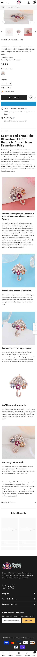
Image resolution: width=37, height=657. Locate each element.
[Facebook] (4, 587)
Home (2, 7)
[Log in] (29, 2)
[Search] (8, 2)
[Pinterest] (13, 587)
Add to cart (14, 98)
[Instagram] (9, 587)
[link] (9, 544)
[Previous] (30, 22)
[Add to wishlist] (30, 97)
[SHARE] (34, 98)
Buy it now (18, 104)
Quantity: (4, 79)
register (28, 620)
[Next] (34, 22)
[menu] (2, 2)
